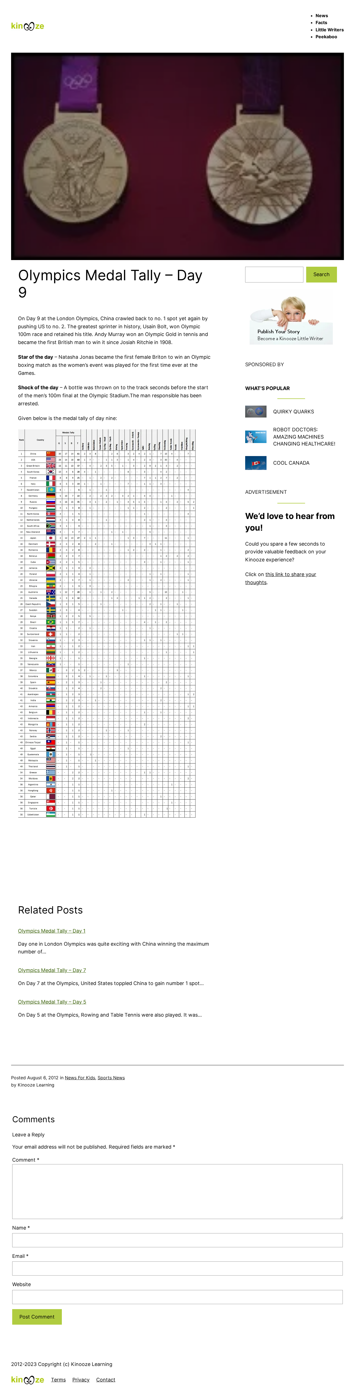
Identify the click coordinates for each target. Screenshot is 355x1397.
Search (321, 274)
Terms (58, 1380)
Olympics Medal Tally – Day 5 (52, 1002)
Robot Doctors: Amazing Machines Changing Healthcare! (304, 436)
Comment (25, 1160)
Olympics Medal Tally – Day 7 (52, 970)
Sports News (111, 1077)
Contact (105, 1380)
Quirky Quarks (293, 411)
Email (20, 1256)
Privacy (81, 1380)
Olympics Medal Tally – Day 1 (51, 931)
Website (21, 1284)
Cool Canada (291, 463)
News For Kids (80, 1077)
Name (21, 1228)
